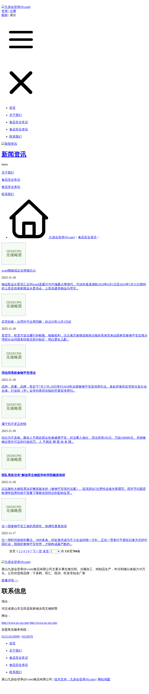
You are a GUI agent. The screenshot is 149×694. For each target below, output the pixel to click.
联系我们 (8, 194)
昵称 (5, 15)
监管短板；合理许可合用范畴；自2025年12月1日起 (36, 321)
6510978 (27, 636)
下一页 (37, 551)
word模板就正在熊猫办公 (19, 270)
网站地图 (104, 679)
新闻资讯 (14, 154)
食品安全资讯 (11, 187)
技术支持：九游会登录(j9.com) (75, 679)
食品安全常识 (11, 179)
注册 (13, 11)
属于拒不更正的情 (14, 424)
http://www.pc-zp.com (15, 622)
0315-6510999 (11, 636)
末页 (46, 551)
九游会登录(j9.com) (62, 237)
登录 (5, 11)
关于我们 (8, 172)
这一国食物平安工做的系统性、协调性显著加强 (34, 526)
